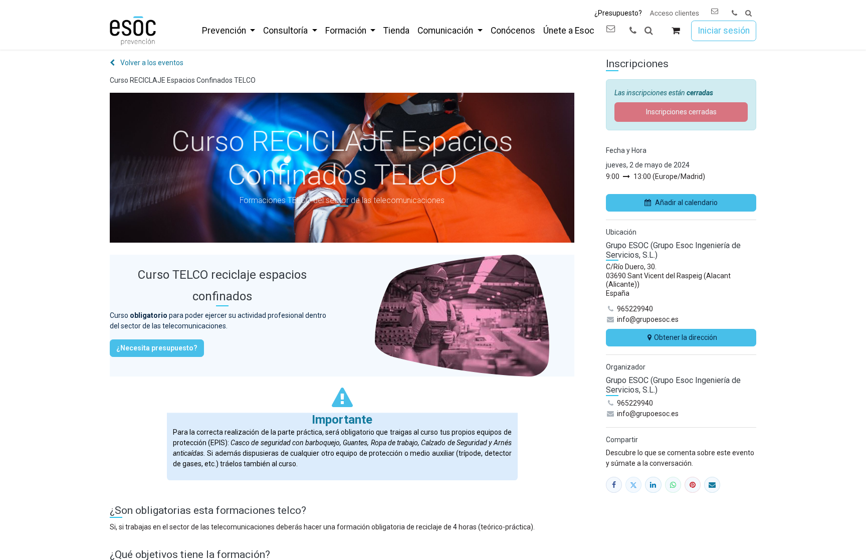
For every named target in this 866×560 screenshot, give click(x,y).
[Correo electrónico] (712, 485)
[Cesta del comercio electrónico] (676, 31)
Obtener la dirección (685, 337)
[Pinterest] (693, 485)
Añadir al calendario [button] (686, 203)
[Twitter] (633, 485)
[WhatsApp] (673, 485)
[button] (748, 13)
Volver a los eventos (151, 63)
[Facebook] (614, 485)
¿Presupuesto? (618, 13)
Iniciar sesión (724, 31)
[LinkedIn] (653, 485)
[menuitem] (228, 30)
